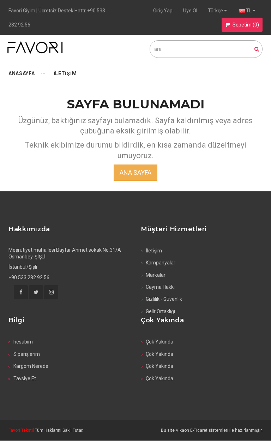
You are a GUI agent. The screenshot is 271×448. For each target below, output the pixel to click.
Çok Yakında (159, 342)
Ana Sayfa (135, 172)
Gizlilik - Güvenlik (164, 299)
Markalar (155, 275)
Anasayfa (21, 73)
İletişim (154, 250)
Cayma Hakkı (160, 287)
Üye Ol (190, 10)
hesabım (23, 342)
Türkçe (216, 10)
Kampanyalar (160, 262)
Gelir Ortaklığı (160, 311)
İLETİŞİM (65, 73)
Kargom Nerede (30, 366)
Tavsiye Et (24, 378)
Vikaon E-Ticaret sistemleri (202, 430)
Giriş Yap (163, 10)
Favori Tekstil (21, 430)
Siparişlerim (26, 354)
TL (249, 10)
